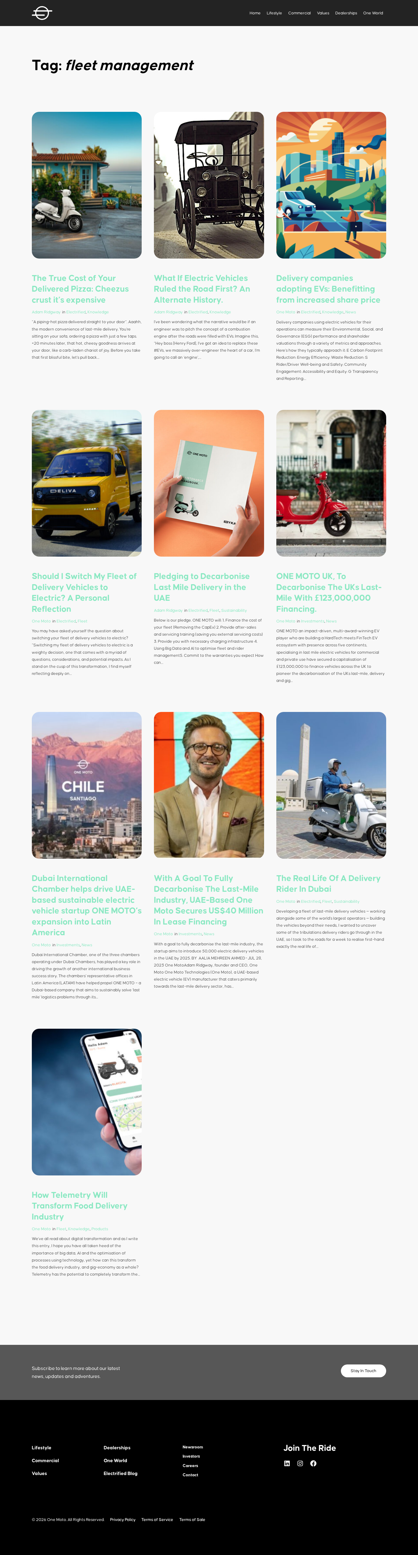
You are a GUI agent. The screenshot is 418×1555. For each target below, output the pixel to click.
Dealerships (346, 13)
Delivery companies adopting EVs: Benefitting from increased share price (328, 289)
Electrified (76, 312)
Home (255, 13)
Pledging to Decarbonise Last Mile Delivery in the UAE (202, 587)
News (350, 312)
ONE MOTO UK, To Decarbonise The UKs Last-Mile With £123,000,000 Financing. (329, 593)
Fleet (83, 621)
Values (323, 13)
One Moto (285, 312)
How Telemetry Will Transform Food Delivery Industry (80, 1206)
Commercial (299, 13)
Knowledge (98, 312)
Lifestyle (274, 13)
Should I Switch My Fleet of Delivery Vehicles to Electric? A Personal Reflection (84, 593)
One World (373, 13)
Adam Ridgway (46, 312)
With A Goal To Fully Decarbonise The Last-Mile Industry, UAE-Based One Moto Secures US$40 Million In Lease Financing (208, 900)
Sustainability (234, 610)
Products (99, 1229)
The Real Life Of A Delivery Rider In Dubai (328, 884)
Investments (312, 621)
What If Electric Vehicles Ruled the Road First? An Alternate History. (202, 289)
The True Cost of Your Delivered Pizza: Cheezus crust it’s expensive (80, 289)
